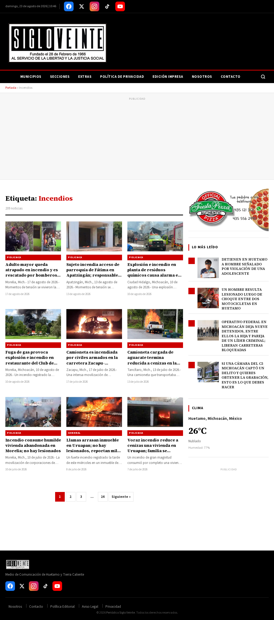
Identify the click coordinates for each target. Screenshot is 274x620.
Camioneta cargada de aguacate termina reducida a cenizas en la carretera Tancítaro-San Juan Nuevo (153, 363)
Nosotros (202, 76)
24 (103, 496)
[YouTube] (120, 6)
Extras (85, 76)
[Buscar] (263, 77)
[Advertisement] (137, 139)
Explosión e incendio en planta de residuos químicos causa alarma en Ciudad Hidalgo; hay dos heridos (154, 275)
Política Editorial (62, 606)
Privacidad (113, 606)
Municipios (30, 76)
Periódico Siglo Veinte (120, 612)
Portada (10, 88)
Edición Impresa (168, 76)
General (74, 433)
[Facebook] (69, 6)
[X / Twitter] (81, 6)
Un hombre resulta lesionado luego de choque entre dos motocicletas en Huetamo (242, 299)
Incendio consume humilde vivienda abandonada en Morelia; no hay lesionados (33, 445)
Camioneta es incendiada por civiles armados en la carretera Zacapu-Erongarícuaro (92, 360)
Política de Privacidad (122, 76)
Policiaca (14, 257)
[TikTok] (107, 6)
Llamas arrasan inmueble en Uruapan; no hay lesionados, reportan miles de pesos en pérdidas (94, 448)
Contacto (231, 76)
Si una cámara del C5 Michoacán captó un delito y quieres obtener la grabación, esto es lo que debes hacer (245, 375)
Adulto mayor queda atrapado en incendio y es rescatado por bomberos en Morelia (31, 273)
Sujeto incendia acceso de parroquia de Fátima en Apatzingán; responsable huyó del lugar (92, 273)
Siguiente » (121, 496)
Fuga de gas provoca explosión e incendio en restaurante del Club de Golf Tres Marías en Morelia (29, 363)
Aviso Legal (90, 606)
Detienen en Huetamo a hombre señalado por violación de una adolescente (244, 266)
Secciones (60, 76)
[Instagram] (94, 6)
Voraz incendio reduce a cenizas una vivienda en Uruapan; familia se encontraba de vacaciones (154, 448)
